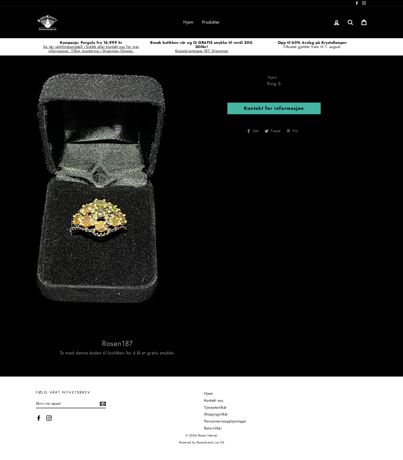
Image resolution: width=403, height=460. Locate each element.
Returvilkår (213, 428)
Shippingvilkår (216, 414)
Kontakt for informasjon (274, 108)
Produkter (211, 22)
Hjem (188, 22)
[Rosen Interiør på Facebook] (39, 418)
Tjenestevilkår (215, 407)
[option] (91, 47)
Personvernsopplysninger (225, 421)
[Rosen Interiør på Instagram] (49, 418)
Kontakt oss (213, 400)
